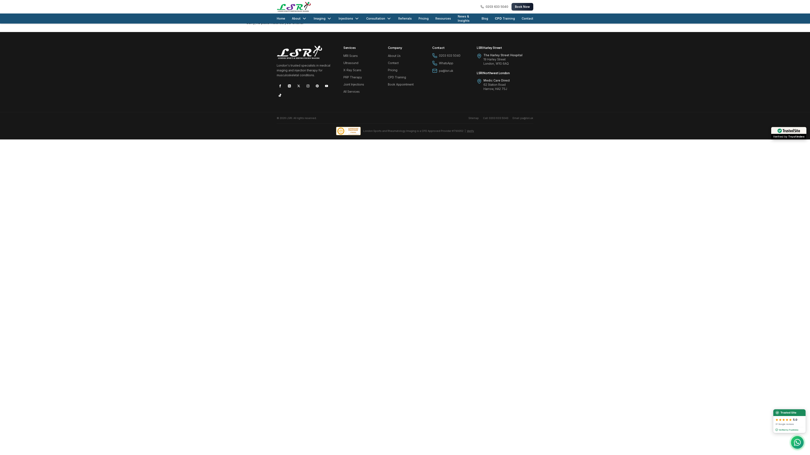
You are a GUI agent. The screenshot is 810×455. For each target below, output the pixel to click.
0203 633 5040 (449, 55)
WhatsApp (446, 63)
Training (505, 18)
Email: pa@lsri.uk (523, 118)
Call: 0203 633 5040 (495, 118)
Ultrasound (350, 63)
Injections (346, 18)
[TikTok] (280, 95)
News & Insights (464, 18)
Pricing (423, 18)
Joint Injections (353, 84)
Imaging (319, 18)
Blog (485, 18)
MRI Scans (350, 56)
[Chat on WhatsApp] (797, 442)
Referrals (405, 18)
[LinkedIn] (289, 86)
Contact (527, 18)
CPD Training (397, 77)
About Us (394, 56)
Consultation (375, 18)
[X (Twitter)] (298, 86)
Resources (443, 18)
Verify (470, 130)
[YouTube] (326, 86)
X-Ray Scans (352, 70)
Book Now (522, 6)
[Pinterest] (317, 86)
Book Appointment (401, 84)
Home (281, 18)
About (296, 18)
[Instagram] (308, 86)
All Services (351, 91)
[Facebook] (280, 86)
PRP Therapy (352, 77)
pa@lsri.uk (446, 70)
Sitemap (473, 118)
